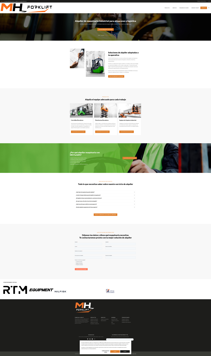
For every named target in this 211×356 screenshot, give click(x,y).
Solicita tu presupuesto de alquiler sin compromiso (105, 214)
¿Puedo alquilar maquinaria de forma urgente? (86, 207)
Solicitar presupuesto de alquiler (105, 29)
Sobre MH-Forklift (114, 319)
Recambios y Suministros (94, 323)
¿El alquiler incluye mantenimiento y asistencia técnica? (89, 198)
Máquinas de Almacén (94, 319)
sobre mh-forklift (195, 7)
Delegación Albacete (125, 320)
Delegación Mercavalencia (126, 322)
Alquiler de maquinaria (104, 319)
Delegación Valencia (125, 319)
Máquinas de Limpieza (94, 320)
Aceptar (115, 351)
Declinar (125, 351)
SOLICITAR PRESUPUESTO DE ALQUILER (116, 76)
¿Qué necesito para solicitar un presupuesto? (86, 204)
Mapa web (134, 353)
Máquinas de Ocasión (94, 322)
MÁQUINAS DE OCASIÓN (183, 7)
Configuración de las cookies (105, 351)
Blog (209, 1)
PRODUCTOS (167, 7)
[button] (208, 7)
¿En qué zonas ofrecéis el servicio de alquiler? (86, 201)
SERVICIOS (174, 7)
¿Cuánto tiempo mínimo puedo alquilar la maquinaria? (88, 195)
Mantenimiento (103, 320)
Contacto (203, 7)
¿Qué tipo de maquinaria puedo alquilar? (85, 192)
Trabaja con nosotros (201, 1)
